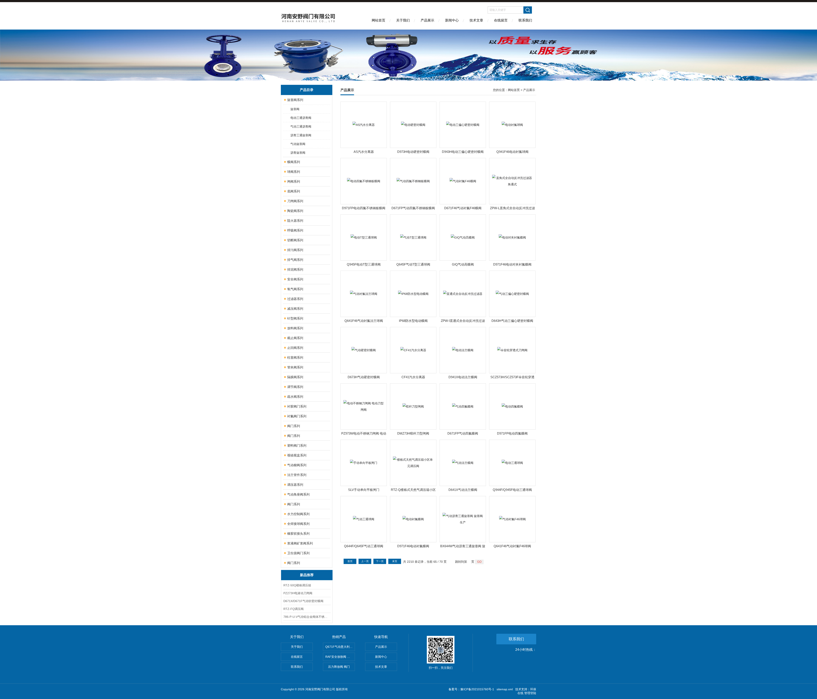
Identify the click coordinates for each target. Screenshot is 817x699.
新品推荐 (307, 575)
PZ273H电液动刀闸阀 (297, 593)
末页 (394, 561)
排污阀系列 (295, 250)
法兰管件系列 (296, 475)
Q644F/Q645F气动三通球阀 (363, 546)
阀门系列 (293, 426)
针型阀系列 (295, 318)
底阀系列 (293, 191)
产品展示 (427, 20)
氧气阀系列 (295, 289)
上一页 (365, 561)
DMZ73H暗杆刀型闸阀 (413, 433)
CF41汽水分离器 (413, 377)
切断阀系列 (295, 240)
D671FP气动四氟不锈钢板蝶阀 (413, 208)
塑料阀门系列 (296, 445)
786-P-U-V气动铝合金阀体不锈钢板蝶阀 (306, 616)
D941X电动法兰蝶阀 (462, 377)
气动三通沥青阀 (300, 126)
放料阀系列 (295, 328)
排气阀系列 (295, 259)
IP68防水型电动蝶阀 (413, 321)
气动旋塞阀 (297, 144)
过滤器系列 (295, 299)
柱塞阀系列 (295, 357)
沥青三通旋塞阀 (300, 135)
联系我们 (525, 20)
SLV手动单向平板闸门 (363, 490)
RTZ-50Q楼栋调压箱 (297, 585)
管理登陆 (530, 693)
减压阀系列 (295, 308)
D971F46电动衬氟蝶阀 (413, 546)
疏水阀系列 (295, 396)
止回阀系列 (295, 348)
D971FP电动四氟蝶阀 (512, 433)
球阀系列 (293, 171)
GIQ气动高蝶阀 (463, 264)
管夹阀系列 (295, 367)
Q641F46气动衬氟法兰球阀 (363, 321)
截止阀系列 (295, 338)
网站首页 (378, 20)
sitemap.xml (505, 689)
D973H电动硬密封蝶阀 (413, 151)
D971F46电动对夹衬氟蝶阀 (512, 264)
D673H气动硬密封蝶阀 (364, 377)
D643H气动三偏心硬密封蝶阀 (512, 321)
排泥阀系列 (295, 269)
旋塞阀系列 (295, 100)
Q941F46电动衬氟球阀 (512, 151)
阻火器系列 (295, 220)
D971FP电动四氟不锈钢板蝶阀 (363, 208)
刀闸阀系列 (295, 201)
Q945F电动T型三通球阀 (364, 264)
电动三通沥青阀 (300, 117)
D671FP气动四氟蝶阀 (462, 433)
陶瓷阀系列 (295, 211)
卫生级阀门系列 (298, 553)
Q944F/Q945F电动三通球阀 (512, 490)
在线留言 (501, 20)
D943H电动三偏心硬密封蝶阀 (463, 151)
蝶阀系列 (293, 162)
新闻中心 (452, 20)
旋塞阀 (294, 109)
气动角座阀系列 (298, 494)
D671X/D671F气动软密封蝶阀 (303, 601)
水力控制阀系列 (298, 514)
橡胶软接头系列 (298, 533)
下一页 (380, 561)
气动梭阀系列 (296, 465)
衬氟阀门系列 (296, 416)
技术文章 (476, 20)
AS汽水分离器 (364, 151)
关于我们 (403, 20)
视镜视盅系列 (296, 455)
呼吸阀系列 (295, 230)
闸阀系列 (293, 181)
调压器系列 (295, 484)
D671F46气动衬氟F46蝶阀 (462, 208)
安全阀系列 (295, 279)
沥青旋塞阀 (297, 152)
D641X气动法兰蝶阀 (462, 490)
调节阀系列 (295, 387)
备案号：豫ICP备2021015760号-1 (471, 689)
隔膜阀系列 (295, 377)
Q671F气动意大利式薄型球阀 (340, 646)
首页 (350, 561)
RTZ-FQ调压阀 (293, 609)
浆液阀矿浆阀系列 (300, 543)
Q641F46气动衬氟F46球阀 (512, 546)
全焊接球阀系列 (298, 524)
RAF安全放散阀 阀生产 (340, 656)
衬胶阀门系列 (296, 406)
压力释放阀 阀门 (339, 666)
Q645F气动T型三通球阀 (413, 264)
